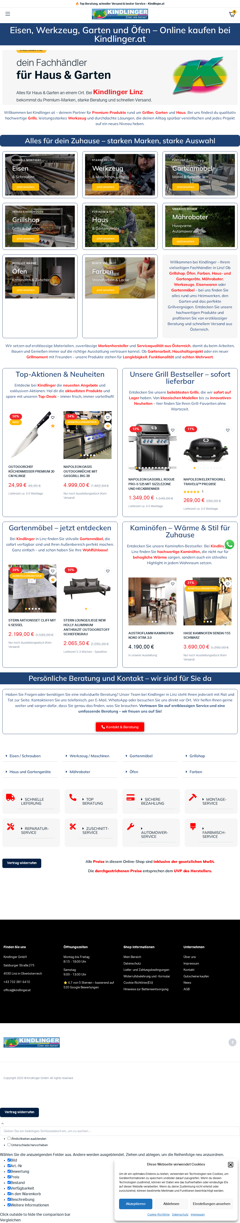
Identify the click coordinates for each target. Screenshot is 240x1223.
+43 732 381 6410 (17, 982)
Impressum (198, 1214)
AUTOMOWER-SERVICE (154, 834)
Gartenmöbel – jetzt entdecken (60, 527)
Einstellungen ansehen (211, 1204)
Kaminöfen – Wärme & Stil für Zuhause (180, 531)
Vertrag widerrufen (22, 863)
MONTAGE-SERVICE (214, 801)
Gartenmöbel (141, 755)
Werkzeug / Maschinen (89, 755)
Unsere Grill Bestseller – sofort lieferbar (180, 377)
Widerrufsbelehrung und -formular (147, 976)
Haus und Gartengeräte (30, 771)
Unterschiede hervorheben (29, 1145)
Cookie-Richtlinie (158, 1214)
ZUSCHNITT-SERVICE (95, 830)
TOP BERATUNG (92, 801)
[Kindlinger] (120, 14)
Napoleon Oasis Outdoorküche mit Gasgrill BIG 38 (81, 471)
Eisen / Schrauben (25, 755)
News (187, 982)
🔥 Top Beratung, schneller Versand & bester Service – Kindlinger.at (120, 3)
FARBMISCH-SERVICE (214, 834)
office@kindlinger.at (17, 990)
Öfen (134, 771)
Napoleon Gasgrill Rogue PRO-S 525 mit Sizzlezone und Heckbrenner (151, 484)
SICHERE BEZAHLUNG (152, 801)
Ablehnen (171, 1204)
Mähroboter (80, 771)
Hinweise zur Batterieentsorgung (146, 989)
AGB (187, 989)
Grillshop (197, 755)
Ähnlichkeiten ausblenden (28, 1139)
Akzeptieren (136, 1204)
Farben (196, 771)
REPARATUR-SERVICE (35, 830)
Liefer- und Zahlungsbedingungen (146, 970)
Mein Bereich (132, 957)
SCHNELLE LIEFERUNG (32, 801)
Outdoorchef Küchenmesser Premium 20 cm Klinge (31, 471)
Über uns (190, 957)
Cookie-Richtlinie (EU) (138, 982)
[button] (230, 1164)
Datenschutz (180, 1214)
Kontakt (189, 970)
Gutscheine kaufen (196, 976)
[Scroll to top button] (2, 1124)
